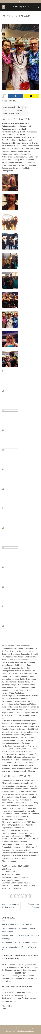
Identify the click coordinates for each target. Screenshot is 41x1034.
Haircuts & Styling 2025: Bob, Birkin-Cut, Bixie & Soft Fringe (20, 937)
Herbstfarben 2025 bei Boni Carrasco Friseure (19, 943)
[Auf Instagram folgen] (21, 1)
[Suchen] (38, 7)
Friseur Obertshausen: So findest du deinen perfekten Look (18, 930)
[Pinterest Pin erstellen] (26, 896)
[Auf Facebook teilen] (14, 896)
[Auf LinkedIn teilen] (30, 896)
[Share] (15, 96)
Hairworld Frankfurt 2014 (13, 111)
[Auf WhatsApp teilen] (10, 896)
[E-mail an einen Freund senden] (22, 896)
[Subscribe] (31, 96)
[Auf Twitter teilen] (18, 896)
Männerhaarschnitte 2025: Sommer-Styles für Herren (19, 948)
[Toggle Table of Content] (23, 108)
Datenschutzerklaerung (25, 1028)
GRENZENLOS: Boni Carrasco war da (17, 924)
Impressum (12, 1028)
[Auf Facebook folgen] (19, 1)
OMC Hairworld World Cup (13, 113)
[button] (3, 7)
